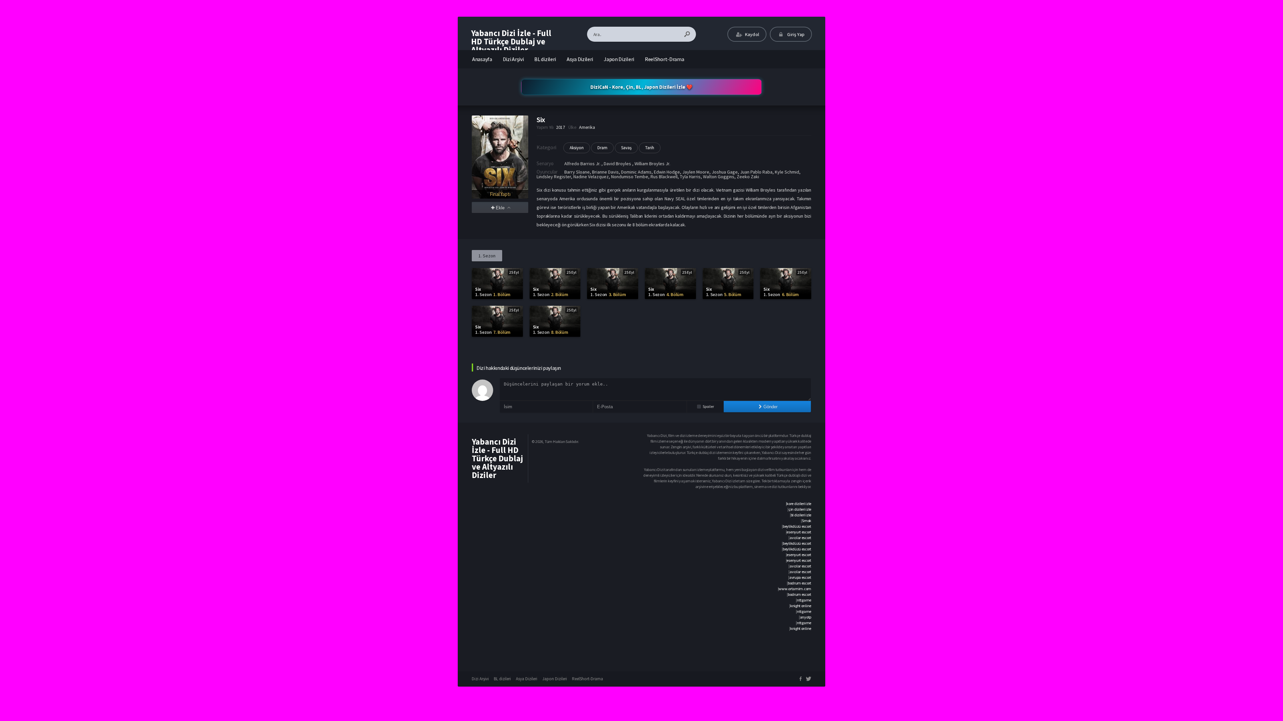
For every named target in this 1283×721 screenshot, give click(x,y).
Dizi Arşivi (513, 59)
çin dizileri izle (800, 509)
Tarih (649, 148)
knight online (800, 605)
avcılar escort (800, 537)
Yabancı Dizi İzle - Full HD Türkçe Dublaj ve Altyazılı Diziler (511, 41)
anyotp (805, 617)
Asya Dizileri (580, 59)
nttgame (804, 600)
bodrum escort (799, 582)
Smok (806, 520)
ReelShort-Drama (664, 59)
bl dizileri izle (801, 514)
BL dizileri (545, 59)
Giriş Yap (795, 34)
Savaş (626, 148)
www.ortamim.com (794, 588)
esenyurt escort (799, 531)
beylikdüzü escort (797, 526)
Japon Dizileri (619, 59)
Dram (602, 148)
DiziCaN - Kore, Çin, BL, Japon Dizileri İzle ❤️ (641, 87)
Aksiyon (577, 148)
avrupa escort (800, 577)
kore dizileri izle (799, 503)
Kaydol (751, 34)
